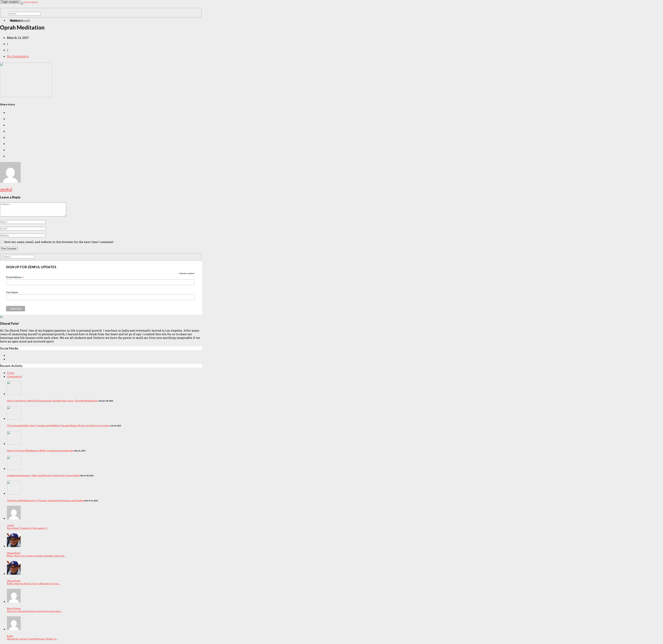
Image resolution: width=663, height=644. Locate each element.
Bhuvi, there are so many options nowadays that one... (36, 554)
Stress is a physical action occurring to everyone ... (34, 610)
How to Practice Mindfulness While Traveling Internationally (40, 450)
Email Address (15, 277)
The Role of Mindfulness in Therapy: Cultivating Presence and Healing (45, 500)
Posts (10, 373)
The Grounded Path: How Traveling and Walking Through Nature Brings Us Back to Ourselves (58, 425)
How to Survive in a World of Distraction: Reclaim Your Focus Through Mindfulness (52, 400)
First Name (12, 292)
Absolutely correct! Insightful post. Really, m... (32, 637)
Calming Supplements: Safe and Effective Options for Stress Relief (43, 475)
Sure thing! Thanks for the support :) (27, 526)
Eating (13, 20)
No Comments (18, 56)
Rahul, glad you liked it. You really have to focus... (33, 582)
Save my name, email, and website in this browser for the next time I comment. (59, 242)
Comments (14, 376)
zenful (6, 189)
